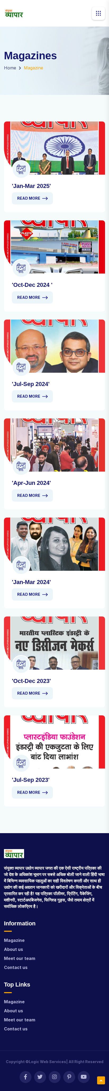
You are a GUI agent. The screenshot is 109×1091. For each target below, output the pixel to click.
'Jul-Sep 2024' (30, 384)
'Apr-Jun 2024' (31, 483)
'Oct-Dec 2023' (31, 681)
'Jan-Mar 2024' (31, 582)
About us (13, 949)
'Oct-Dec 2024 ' (32, 285)
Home (10, 67)
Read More (28, 198)
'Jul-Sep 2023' (30, 780)
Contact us (16, 967)
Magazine (14, 940)
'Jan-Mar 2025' (31, 186)
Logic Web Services (47, 1061)
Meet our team (19, 958)
